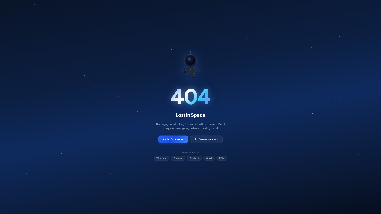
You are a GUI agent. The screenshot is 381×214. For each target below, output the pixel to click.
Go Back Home (175, 139)
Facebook (194, 158)
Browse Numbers (208, 139)
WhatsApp (161, 158)
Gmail (209, 158)
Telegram (178, 158)
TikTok (222, 158)
